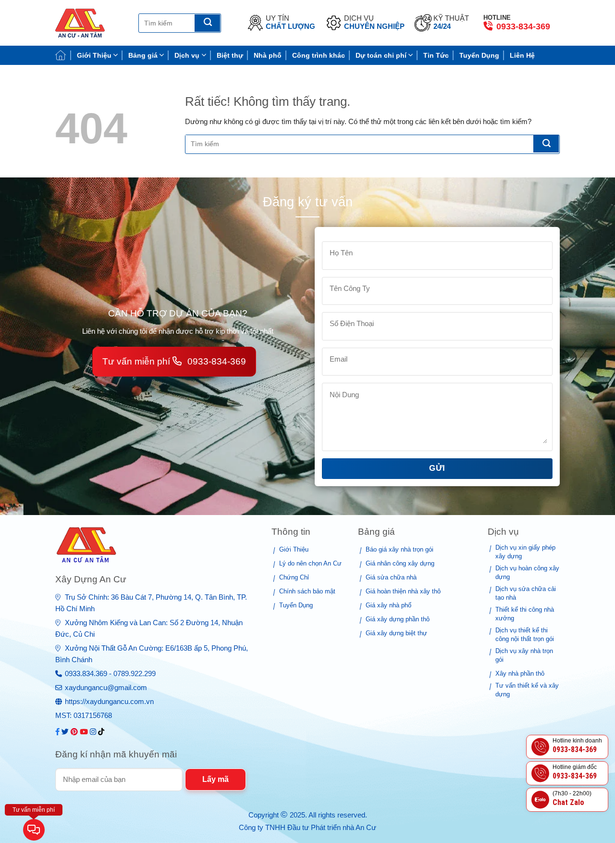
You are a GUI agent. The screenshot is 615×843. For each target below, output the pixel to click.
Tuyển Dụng (479, 55)
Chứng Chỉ (294, 577)
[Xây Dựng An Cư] (89, 23)
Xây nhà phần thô (519, 673)
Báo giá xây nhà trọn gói (399, 549)
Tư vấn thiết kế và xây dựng (527, 690)
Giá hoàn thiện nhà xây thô (403, 591)
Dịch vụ (186, 55)
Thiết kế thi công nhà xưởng (524, 614)
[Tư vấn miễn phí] (34, 831)
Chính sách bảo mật (307, 591)
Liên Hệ (522, 55)
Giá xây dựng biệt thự (396, 633)
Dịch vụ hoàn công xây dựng (527, 572)
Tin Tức (436, 55)
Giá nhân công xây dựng (400, 563)
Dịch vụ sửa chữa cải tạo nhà (525, 593)
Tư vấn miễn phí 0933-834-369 (174, 361)
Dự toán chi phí (381, 55)
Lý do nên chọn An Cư (310, 563)
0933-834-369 (522, 26)
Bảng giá (143, 55)
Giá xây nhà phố (388, 605)
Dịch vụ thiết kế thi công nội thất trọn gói (524, 634)
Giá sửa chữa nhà (391, 577)
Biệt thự (230, 55)
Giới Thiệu (94, 55)
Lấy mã (215, 779)
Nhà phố (268, 55)
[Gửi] (207, 23)
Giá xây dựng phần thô (398, 619)
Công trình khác (318, 55)
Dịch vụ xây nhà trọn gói (524, 655)
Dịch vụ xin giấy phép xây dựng (525, 552)
